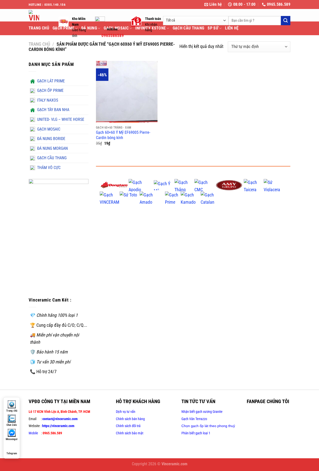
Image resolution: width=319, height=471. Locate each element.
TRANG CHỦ (39, 28)
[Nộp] (285, 20)
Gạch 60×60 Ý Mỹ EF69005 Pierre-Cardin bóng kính (123, 135)
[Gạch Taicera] (253, 184)
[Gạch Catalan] (213, 197)
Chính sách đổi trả (128, 426)
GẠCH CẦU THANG (188, 28)
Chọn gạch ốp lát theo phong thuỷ (208, 426)
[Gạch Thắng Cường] (184, 184)
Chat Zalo (11, 425)
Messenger (12, 439)
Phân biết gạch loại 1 (195, 433)
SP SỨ (213, 28)
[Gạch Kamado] (190, 197)
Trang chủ (39, 44)
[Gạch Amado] (152, 197)
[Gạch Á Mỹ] (229, 184)
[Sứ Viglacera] (273, 184)
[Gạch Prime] (172, 197)
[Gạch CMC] (204, 184)
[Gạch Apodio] (141, 184)
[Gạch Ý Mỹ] (164, 184)
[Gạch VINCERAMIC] (109, 197)
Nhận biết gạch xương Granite (202, 412)
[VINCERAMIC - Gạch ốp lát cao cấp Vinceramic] (40, 15)
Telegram (11, 453)
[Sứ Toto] (129, 197)
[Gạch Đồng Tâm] (114, 184)
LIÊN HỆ (232, 28)
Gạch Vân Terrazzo (194, 419)
